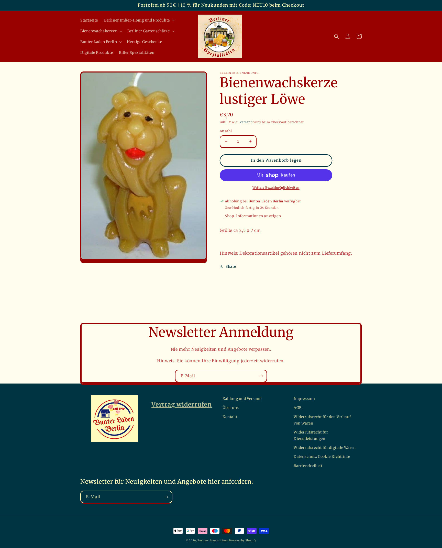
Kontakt (230, 417)
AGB (298, 407)
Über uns (231, 407)
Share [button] (231, 266)
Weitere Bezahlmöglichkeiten (276, 187)
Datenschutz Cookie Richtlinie (322, 456)
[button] (139, 20)
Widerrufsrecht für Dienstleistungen (311, 435)
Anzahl (226, 131)
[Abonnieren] (261, 376)
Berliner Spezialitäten (212, 540)
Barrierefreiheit (308, 465)
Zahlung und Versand (242, 398)
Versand (246, 122)
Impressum (304, 398)
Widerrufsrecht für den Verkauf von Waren (322, 420)
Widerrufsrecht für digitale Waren (325, 447)
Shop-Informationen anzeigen (253, 216)
